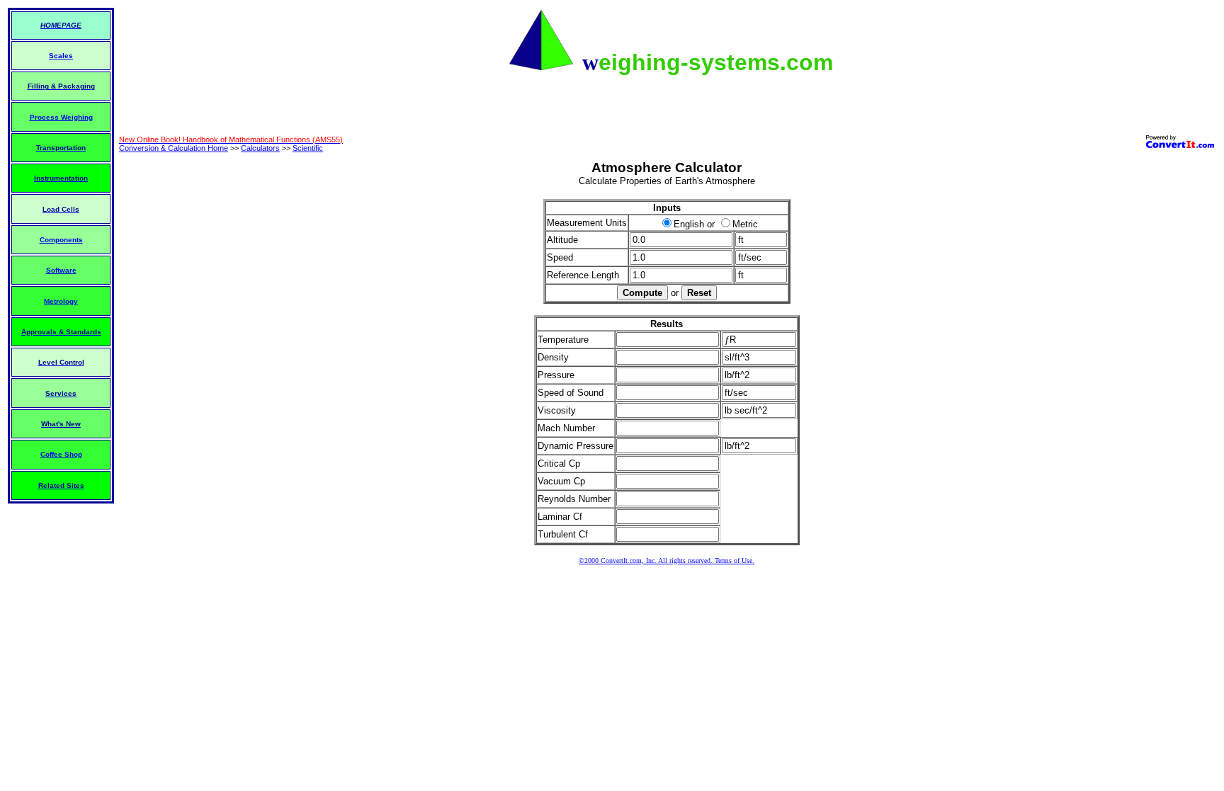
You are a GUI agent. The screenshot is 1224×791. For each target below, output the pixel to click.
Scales (61, 55)
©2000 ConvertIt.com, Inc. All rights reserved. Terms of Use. (666, 560)
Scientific (308, 148)
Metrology (61, 301)
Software (61, 270)
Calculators (260, 148)
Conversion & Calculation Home (173, 148)
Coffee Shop (61, 454)
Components (61, 240)
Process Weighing (61, 117)
